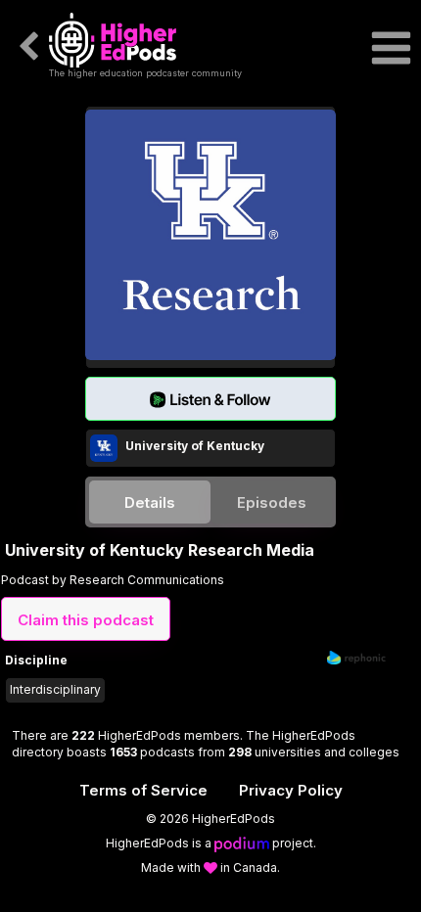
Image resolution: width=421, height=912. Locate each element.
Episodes (271, 502)
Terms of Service (143, 790)
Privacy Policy (291, 790)
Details (149, 502)
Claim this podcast (86, 620)
